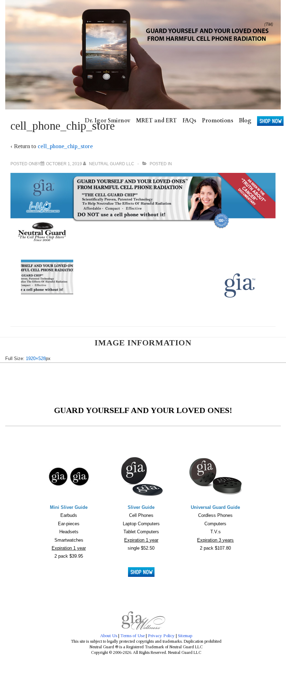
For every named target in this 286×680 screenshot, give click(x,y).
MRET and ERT (156, 120)
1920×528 (36, 358)
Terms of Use (132, 635)
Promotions (217, 120)
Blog (245, 120)
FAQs (189, 120)
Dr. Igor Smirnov (107, 120)
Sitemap (185, 635)
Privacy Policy (161, 635)
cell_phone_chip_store (65, 146)
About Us (108, 635)
